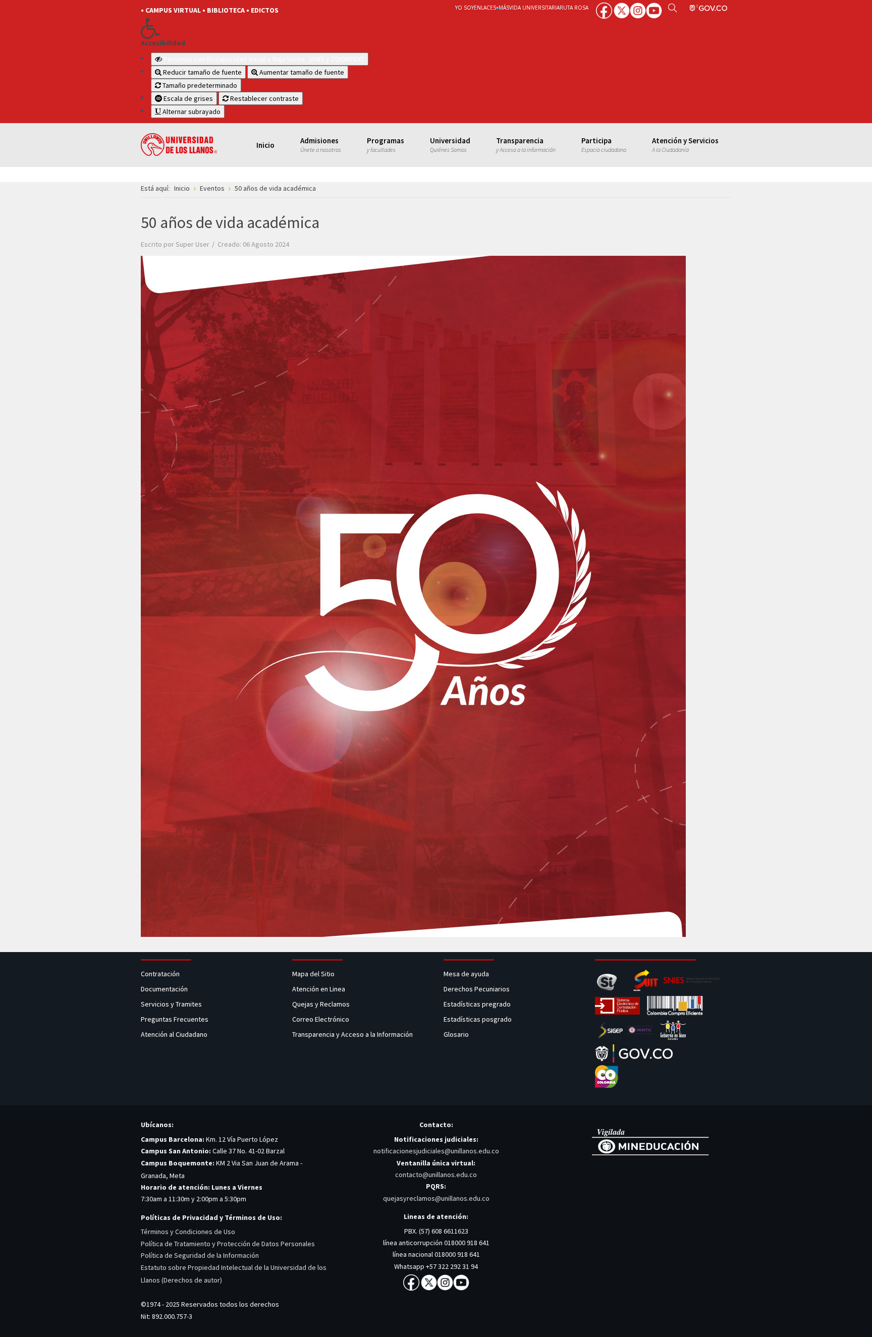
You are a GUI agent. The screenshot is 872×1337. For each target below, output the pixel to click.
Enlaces (485, 7)
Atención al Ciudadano (174, 1034)
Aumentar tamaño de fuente (301, 72)
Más (504, 7)
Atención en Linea (318, 988)
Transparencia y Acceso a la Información (352, 1034)
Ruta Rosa (574, 7)
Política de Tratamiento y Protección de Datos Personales (228, 1243)
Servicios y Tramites (172, 1004)
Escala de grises (187, 98)
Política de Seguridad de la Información (200, 1255)
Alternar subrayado (191, 111)
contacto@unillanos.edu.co (436, 1174)
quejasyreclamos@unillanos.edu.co (436, 1198)
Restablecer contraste (264, 98)
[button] (281, 28)
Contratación (161, 973)
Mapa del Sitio (314, 973)
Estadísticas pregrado (477, 1004)
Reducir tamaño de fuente (201, 72)
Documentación (164, 988)
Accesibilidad (163, 43)
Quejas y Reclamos (321, 1004)
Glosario (457, 1034)
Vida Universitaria (534, 7)
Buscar (672, 7)
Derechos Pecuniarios (477, 988)
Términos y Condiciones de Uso (188, 1231)
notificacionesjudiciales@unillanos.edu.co (436, 1150)
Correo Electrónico (322, 1019)
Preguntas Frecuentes (174, 1019)
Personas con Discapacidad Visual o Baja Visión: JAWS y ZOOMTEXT (264, 59)
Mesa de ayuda (466, 973)
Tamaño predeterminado (199, 85)
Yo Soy (464, 7)
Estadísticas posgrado (478, 1019)
